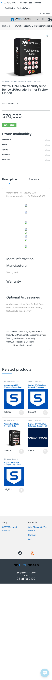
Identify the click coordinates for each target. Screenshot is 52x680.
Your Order (46, 13)
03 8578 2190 (10, 3)
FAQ (30, 539)
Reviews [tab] (34, 179)
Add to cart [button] (21, 412)
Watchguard (26, 345)
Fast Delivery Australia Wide (17, 8)
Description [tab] (9, 179)
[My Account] (43, 19)
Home (5, 26)
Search (37, 19)
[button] (47, 36)
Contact (32, 535)
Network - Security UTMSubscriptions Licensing (21, 81)
